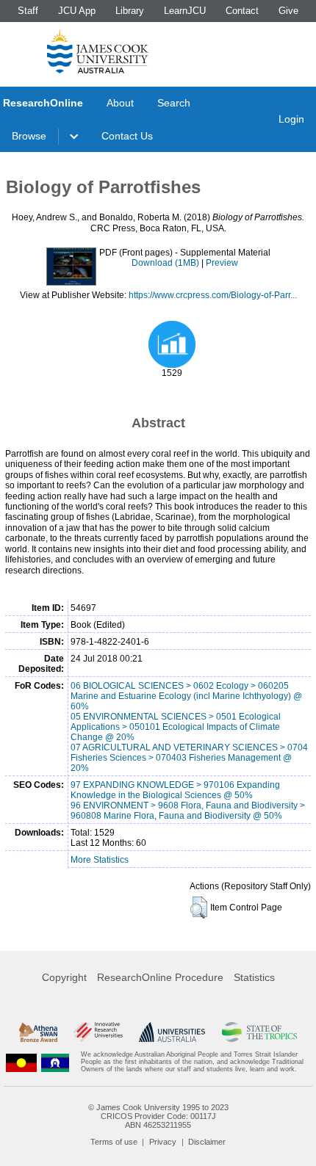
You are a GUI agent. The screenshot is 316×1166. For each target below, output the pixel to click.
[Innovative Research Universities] (98, 1032)
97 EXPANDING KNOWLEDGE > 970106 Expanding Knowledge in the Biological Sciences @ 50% (175, 790)
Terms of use (113, 1141)
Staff (28, 10)
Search (173, 103)
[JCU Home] (97, 50)
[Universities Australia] (172, 1032)
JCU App (77, 10)
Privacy (162, 1141)
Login (291, 119)
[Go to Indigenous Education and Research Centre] (21, 1062)
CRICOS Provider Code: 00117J (158, 1116)
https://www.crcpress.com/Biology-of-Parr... (213, 295)
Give (288, 10)
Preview (222, 263)
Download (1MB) (165, 263)
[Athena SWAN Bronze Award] (38, 1032)
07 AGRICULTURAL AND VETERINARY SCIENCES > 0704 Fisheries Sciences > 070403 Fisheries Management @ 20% (189, 757)
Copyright (64, 977)
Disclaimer (207, 1141)
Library (129, 10)
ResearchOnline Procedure (160, 977)
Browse (29, 136)
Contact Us (127, 136)
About (120, 103)
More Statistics (100, 860)
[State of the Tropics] (260, 1032)
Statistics (254, 977)
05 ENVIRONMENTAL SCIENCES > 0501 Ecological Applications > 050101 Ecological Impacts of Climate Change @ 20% (176, 726)
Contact (242, 10)
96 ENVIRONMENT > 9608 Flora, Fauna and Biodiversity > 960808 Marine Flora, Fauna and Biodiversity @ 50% (188, 810)
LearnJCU (185, 10)
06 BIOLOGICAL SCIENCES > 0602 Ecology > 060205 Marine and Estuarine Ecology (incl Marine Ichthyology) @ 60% (186, 696)
